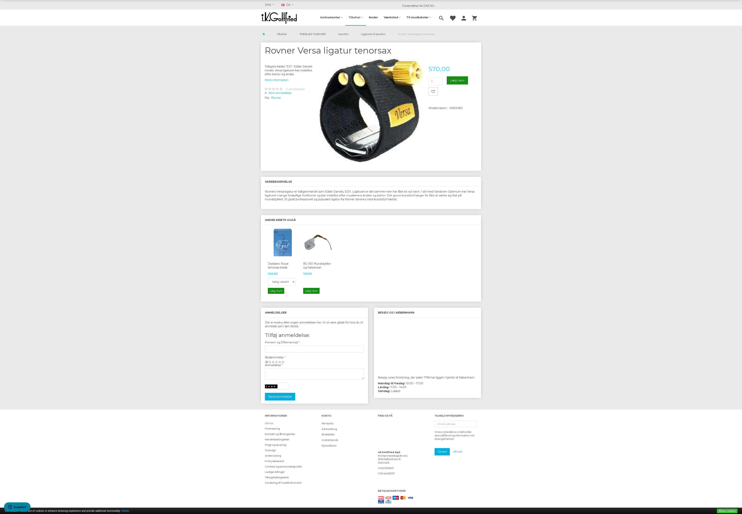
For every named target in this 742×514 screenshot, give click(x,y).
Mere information (276, 80)
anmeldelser (295, 89)
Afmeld (457, 451)
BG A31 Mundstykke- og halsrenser (317, 265)
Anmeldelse (273, 365)
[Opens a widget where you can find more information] (17, 507)
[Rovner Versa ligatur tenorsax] (371, 110)
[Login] (464, 17)
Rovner (276, 98)
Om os (269, 423)
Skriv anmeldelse (279, 93)
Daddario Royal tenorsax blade (278, 265)
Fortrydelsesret (274, 461)
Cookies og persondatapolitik (283, 466)
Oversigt (270, 450)
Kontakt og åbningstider (280, 434)
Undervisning (273, 455)
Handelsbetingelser (277, 439)
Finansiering (272, 428)
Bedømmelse (274, 357)
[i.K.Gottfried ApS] (280, 17)
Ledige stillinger (275, 472)
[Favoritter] (453, 17)
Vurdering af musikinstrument (283, 482)
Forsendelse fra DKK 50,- (418, 6)
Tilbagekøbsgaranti (277, 477)
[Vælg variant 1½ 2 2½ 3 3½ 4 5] (281, 282)
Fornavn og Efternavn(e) (281, 342)
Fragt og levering (275, 444)
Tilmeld (442, 451)
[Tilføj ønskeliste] (433, 91)
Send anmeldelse (280, 396)
